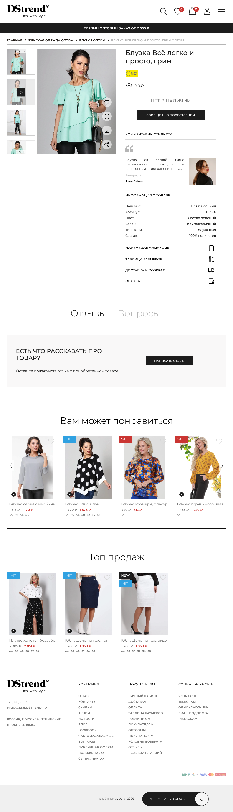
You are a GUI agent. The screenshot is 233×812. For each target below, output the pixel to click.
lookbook (87, 730)
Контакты (87, 701)
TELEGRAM (187, 701)
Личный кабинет (144, 696)
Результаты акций (145, 753)
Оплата (135, 707)
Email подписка (193, 713)
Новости (86, 718)
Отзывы (135, 747)
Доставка (137, 701)
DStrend (109, 798)
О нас (83, 696)
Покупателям (142, 684)
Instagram (187, 718)
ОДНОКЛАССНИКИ (193, 707)
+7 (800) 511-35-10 (20, 702)
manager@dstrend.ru (27, 707)
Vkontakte (187, 696)
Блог (82, 724)
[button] (22, 52)
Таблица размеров (145, 713)
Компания (89, 684)
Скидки (85, 707)
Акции (84, 713)
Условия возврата (145, 741)
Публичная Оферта (96, 747)
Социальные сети (196, 684)
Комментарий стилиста (148, 134)
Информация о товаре (147, 195)
